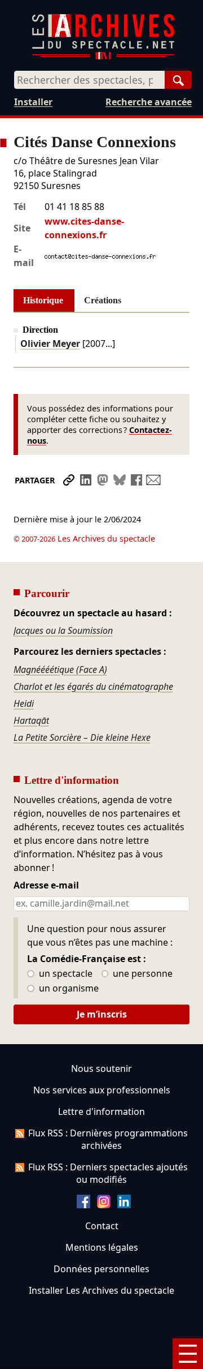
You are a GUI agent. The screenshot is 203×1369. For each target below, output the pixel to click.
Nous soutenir (101, 1068)
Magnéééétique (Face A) (60, 669)
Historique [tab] (43, 300)
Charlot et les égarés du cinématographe (93, 686)
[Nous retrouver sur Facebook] (83, 1205)
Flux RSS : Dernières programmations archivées (108, 1139)
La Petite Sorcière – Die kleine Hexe (82, 737)
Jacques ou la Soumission (63, 630)
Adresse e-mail (46, 886)
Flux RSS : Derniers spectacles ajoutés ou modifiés (108, 1173)
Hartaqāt (31, 720)
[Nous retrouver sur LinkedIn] (124, 1205)
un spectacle (64, 974)
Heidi (24, 703)
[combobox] (89, 80)
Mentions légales (101, 1247)
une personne (142, 974)
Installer (33, 102)
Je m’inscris (102, 1014)
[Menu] (188, 1353)
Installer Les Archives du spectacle (101, 1290)
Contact (101, 1226)
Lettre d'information (101, 1111)
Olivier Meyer (50, 343)
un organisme (68, 989)
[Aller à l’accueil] (103, 57)
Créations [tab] (102, 300)
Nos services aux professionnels (101, 1090)
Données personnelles (101, 1269)
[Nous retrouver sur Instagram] (104, 1205)
